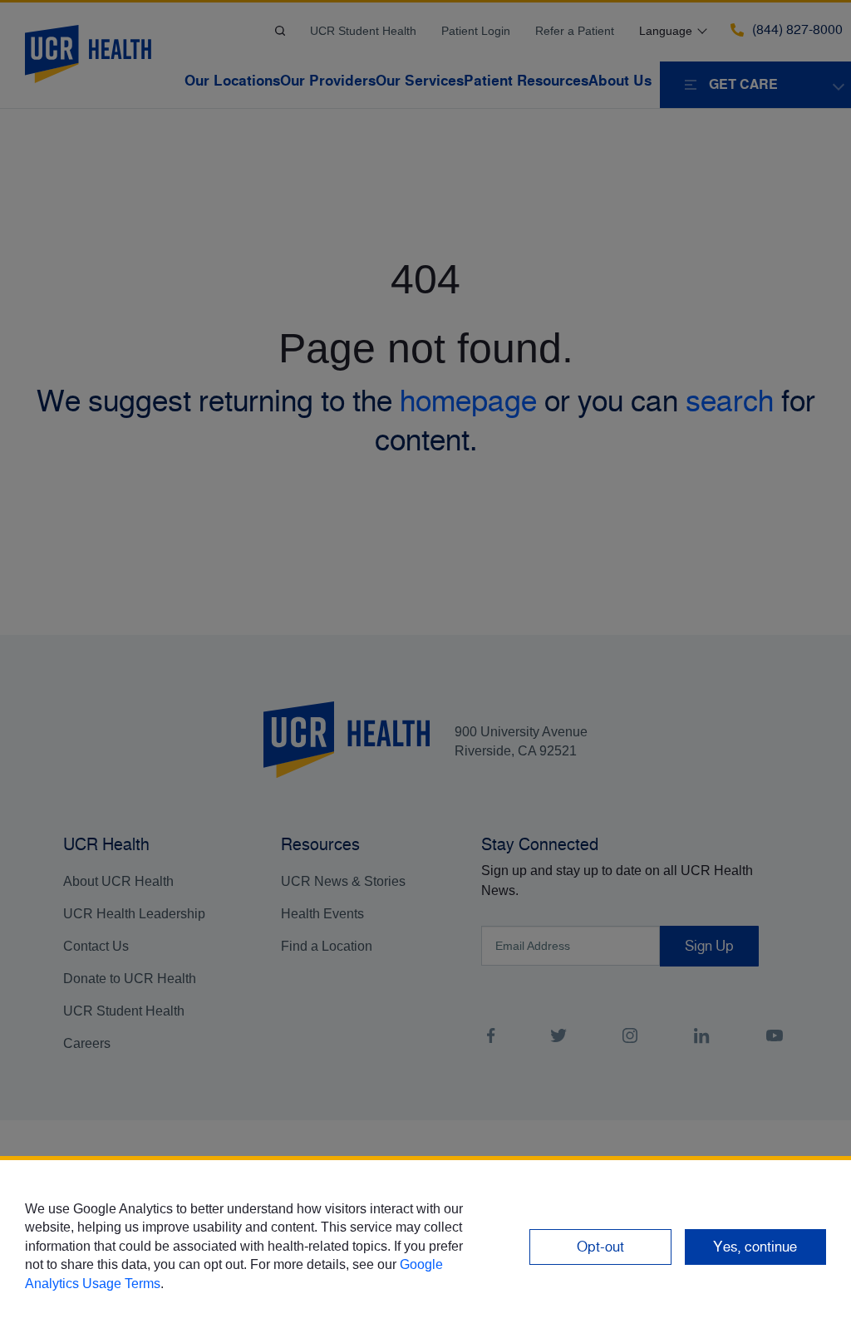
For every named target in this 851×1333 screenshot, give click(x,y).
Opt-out (600, 1246)
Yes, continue (755, 1246)
